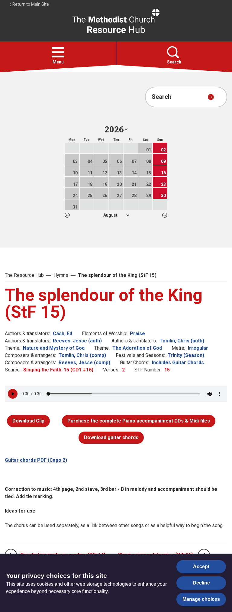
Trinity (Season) (186, 355)
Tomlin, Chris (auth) (182, 341)
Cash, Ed (62, 333)
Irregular (198, 348)
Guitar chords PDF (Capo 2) (36, 460)
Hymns (60, 275)
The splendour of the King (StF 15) (117, 275)
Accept (201, 566)
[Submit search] (211, 97)
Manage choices (201, 599)
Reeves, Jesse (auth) (77, 341)
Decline (201, 582)
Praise (137, 333)
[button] (58, 52)
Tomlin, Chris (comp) (82, 355)
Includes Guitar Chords (178, 362)
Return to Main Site (30, 4)
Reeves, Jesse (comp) (84, 362)
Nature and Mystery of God (54, 348)
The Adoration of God (137, 348)
